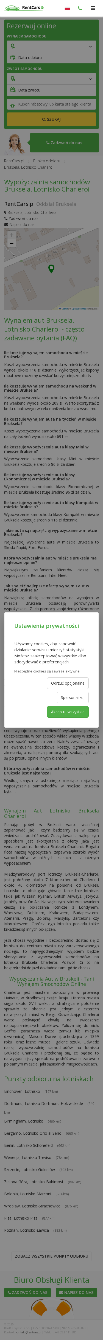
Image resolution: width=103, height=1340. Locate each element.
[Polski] (67, 8)
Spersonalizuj (73, 697)
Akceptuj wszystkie (68, 711)
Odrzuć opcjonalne (68, 683)
